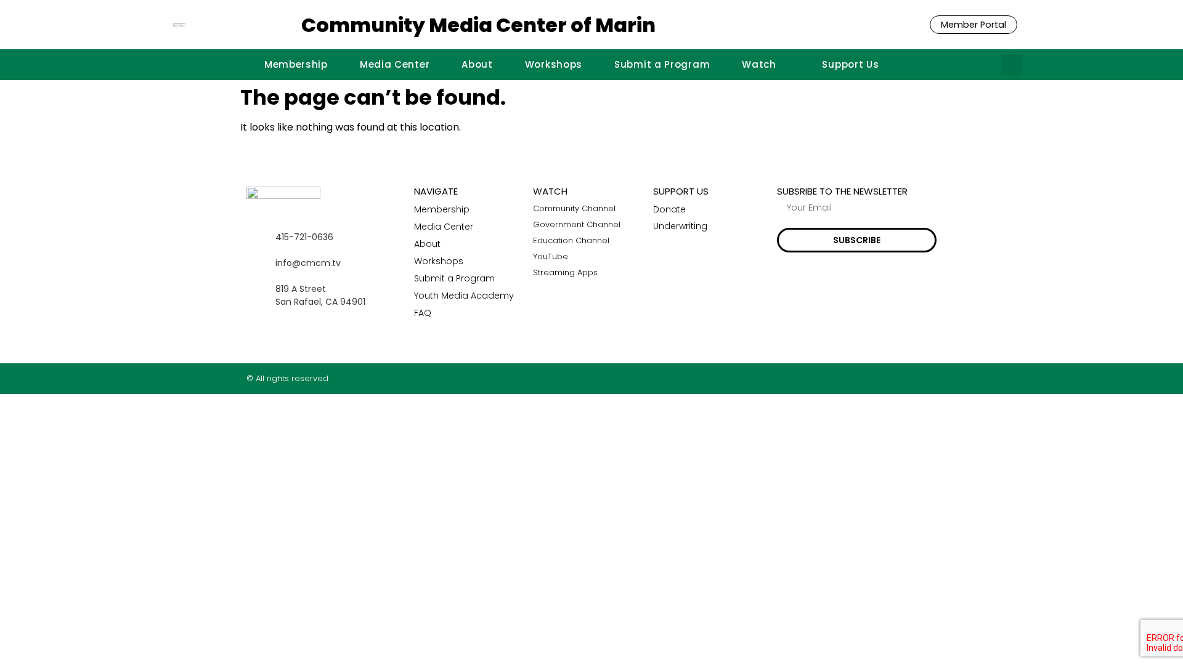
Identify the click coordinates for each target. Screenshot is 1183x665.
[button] (1011, 65)
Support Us (850, 64)
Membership (296, 64)
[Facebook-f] (883, 378)
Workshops (553, 64)
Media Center (394, 64)
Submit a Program (662, 64)
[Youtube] (932, 378)
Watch (759, 64)
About (477, 64)
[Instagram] (908, 378)
